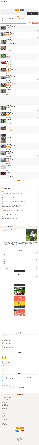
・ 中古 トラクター (4, 400)
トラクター (20, 252)
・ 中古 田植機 (20, 400)
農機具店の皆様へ (5, 408)
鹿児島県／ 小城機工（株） (6, 362)
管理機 (20, 261)
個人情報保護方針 (19, 434)
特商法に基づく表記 (19, 438)
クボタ (20, 276)
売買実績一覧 (4, 416)
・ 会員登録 (3, 410)
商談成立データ (35, 22)
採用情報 (19, 440)
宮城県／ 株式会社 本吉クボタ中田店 (8, 340)
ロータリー (20, 266)
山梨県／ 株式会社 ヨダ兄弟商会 (8, 347)
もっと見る (19, 271)
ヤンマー (20, 278)
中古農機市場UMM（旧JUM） (7, 397)
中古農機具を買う (5, 399)
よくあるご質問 (4, 419)
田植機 (20, 254)
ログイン (20, 427)
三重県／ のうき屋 (5, 336)
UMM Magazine (5, 424)
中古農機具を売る (5, 405)
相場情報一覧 (4, 415)
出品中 (29, 22)
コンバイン (20, 256)
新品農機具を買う (5, 404)
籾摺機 (20, 259)
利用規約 (19, 437)
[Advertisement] (19, 100)
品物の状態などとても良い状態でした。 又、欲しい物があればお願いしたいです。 (15, 387)
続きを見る (15, 244)
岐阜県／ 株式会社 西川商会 (7, 343)
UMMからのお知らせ (5, 423)
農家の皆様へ (4, 411)
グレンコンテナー (20, 268)
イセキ (20, 280)
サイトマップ (19, 439)
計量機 (20, 263)
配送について (4, 420)
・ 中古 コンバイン (4, 402)
